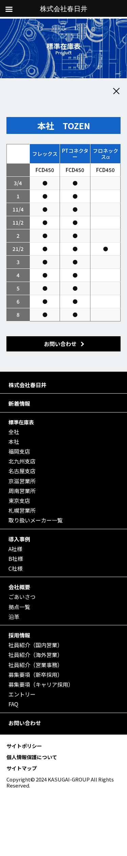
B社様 (15, 558)
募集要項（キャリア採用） (40, 684)
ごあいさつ (22, 597)
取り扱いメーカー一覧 (35, 520)
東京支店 (19, 500)
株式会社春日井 (27, 385)
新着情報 (19, 403)
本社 (13, 441)
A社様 (15, 549)
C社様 (15, 568)
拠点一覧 (19, 607)
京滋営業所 (22, 481)
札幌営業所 (22, 510)
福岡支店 (19, 451)
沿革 (13, 617)
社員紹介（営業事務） (35, 665)
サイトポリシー (24, 745)
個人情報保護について (31, 757)
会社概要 (19, 587)
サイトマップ (21, 768)
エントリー (22, 694)
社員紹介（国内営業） (35, 645)
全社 (13, 432)
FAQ (13, 704)
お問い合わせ (24, 723)
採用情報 (19, 635)
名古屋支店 (22, 471)
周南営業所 (22, 491)
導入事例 (19, 539)
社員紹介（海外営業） (35, 655)
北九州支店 (22, 461)
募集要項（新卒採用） (35, 675)
